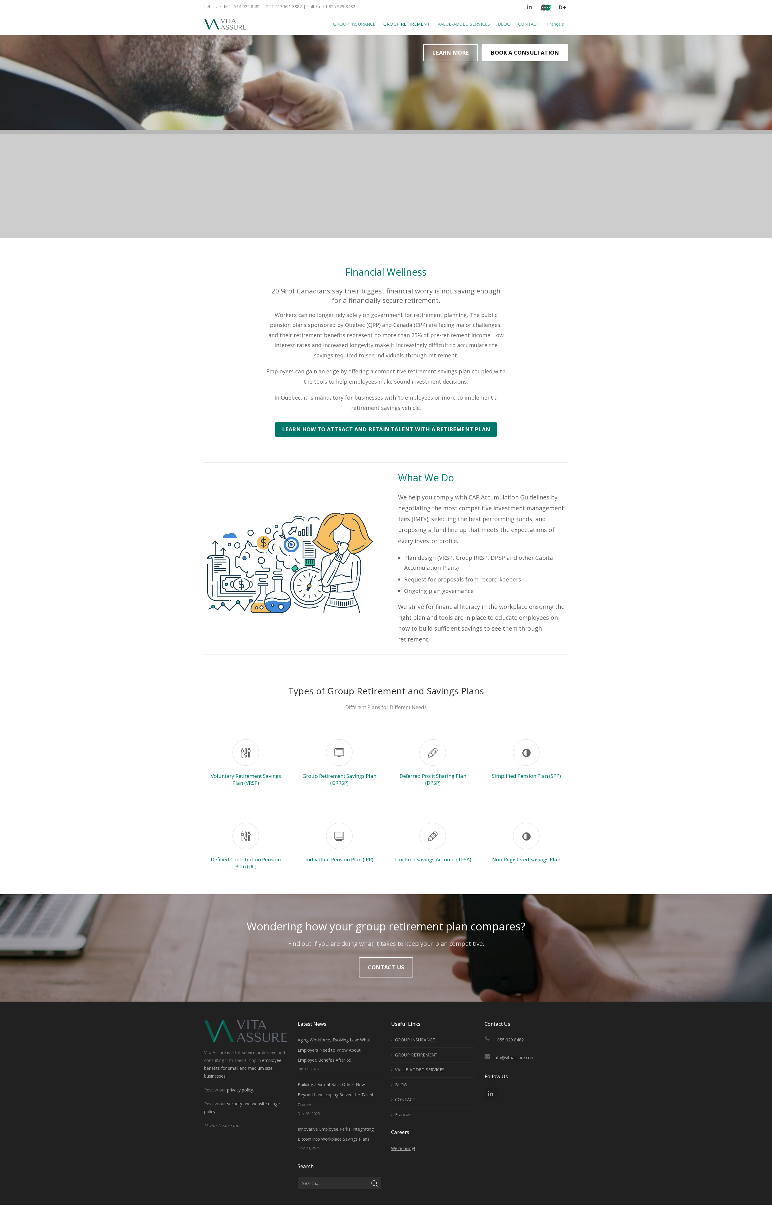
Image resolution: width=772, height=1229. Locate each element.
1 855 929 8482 (509, 1040)
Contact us (386, 967)
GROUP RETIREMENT (416, 1055)
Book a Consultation (525, 52)
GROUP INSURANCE (415, 1040)
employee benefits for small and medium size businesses (242, 1068)
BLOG (401, 1085)
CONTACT (405, 1099)
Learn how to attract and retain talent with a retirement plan (386, 429)
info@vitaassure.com (514, 1057)
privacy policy (240, 1090)
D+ (562, 7)
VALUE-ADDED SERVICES (420, 1069)
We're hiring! (403, 1148)
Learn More (450, 52)
